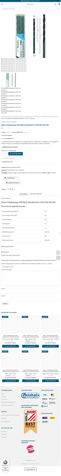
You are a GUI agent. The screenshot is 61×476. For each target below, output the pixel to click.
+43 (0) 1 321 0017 (35, 1)
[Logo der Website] (30, 4)
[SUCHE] (58, 8)
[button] (1, 233)
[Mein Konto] (55, 4)
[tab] (23, 194)
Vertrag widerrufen (30, 469)
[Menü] (8, 460)
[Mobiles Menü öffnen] (2, 4)
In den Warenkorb (15, 153)
